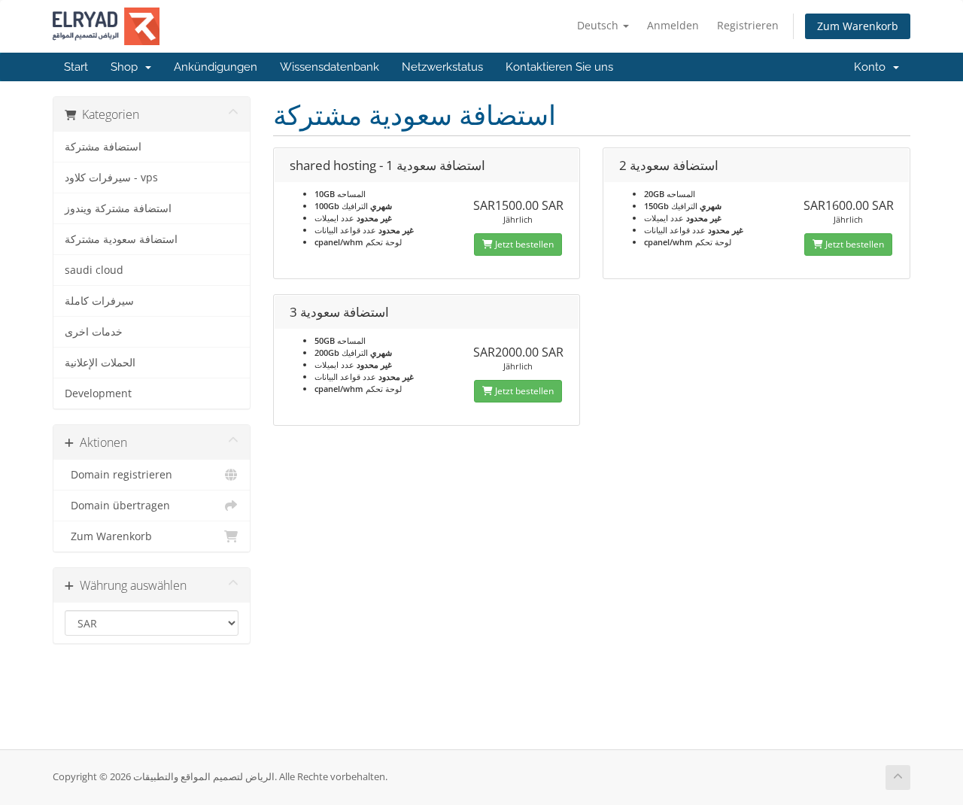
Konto (873, 67)
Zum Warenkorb (857, 26)
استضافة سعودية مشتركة (121, 239)
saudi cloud (94, 270)
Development (98, 393)
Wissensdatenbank (329, 67)
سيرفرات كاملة (99, 301)
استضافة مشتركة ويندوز (118, 208)
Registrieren (748, 25)
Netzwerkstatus (442, 67)
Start (76, 67)
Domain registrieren (118, 474)
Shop (127, 67)
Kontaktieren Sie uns (559, 67)
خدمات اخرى (94, 332)
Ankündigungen (215, 67)
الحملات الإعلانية (100, 362)
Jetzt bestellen (523, 244)
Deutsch (599, 25)
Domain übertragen (117, 505)
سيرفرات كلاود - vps (111, 177)
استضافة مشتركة (103, 146)
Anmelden (673, 25)
